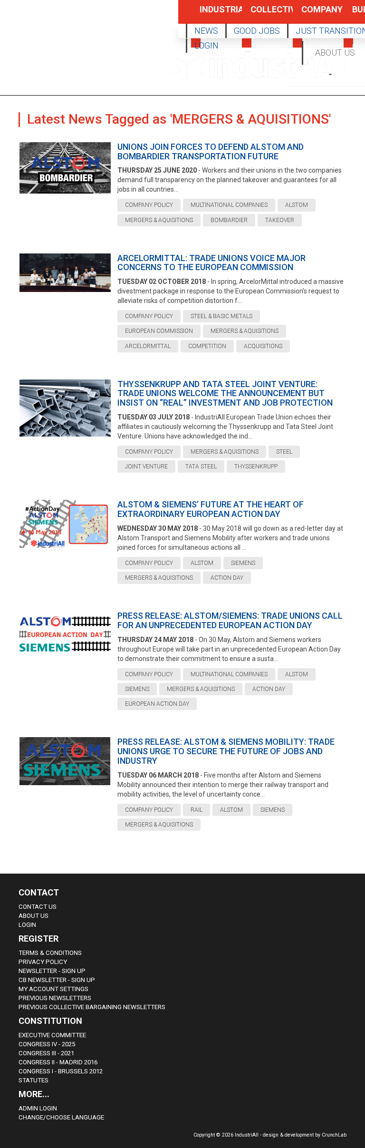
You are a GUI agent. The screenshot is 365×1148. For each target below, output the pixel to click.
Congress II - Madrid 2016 (58, 1062)
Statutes (33, 1080)
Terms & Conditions (50, 952)
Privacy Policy (43, 961)
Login (27, 924)
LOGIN (206, 45)
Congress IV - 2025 (47, 1044)
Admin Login (38, 1108)
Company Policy (312, 14)
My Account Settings (53, 988)
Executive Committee (52, 1035)
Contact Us (38, 906)
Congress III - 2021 (46, 1053)
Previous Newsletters (55, 998)
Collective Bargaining (261, 14)
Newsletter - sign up (52, 970)
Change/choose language (61, 1117)
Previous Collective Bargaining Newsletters (92, 1007)
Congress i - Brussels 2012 (61, 1071)
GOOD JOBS (257, 31)
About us (33, 915)
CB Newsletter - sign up (57, 979)
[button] (331, 74)
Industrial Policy (210, 14)
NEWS (206, 31)
